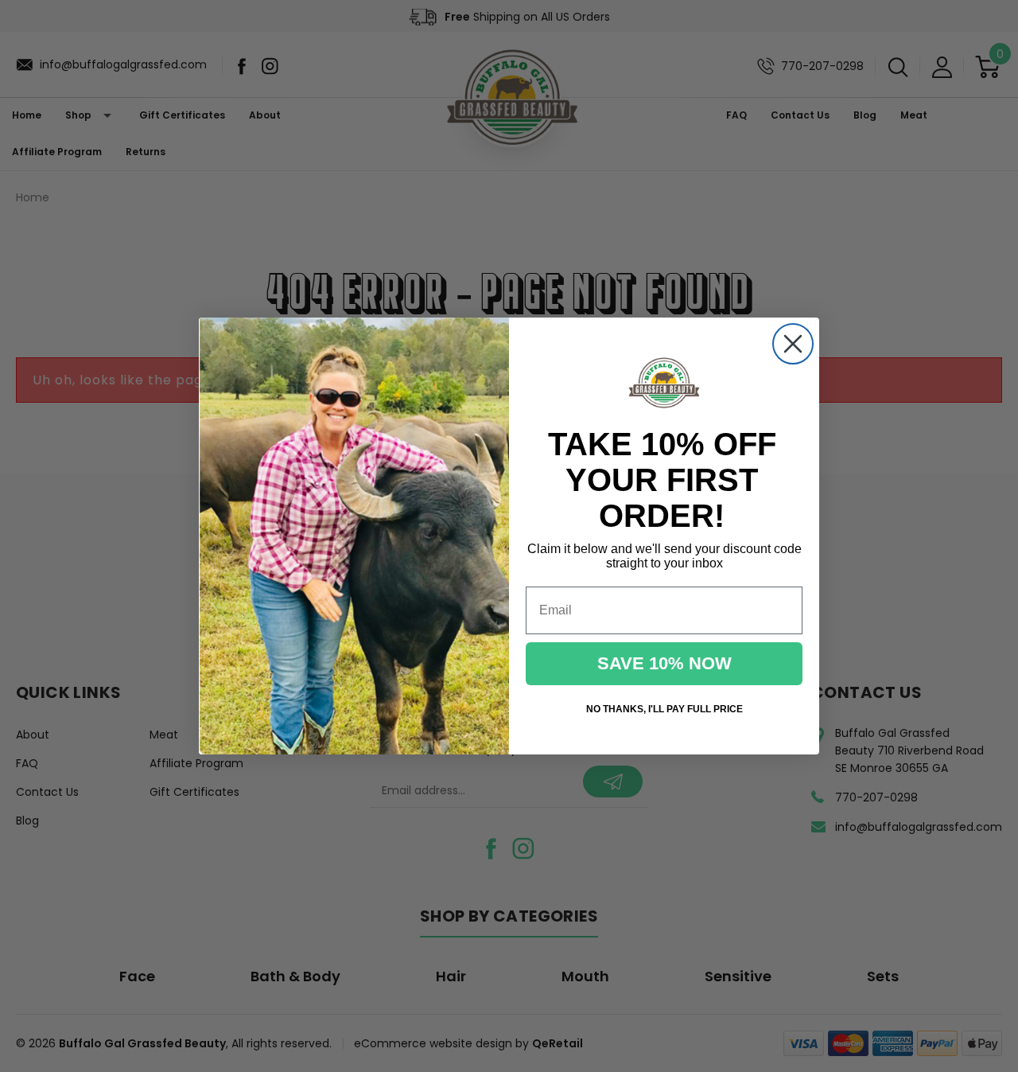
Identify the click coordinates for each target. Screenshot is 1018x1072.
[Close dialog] (793, 344)
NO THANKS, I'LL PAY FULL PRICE (664, 709)
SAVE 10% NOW (664, 663)
